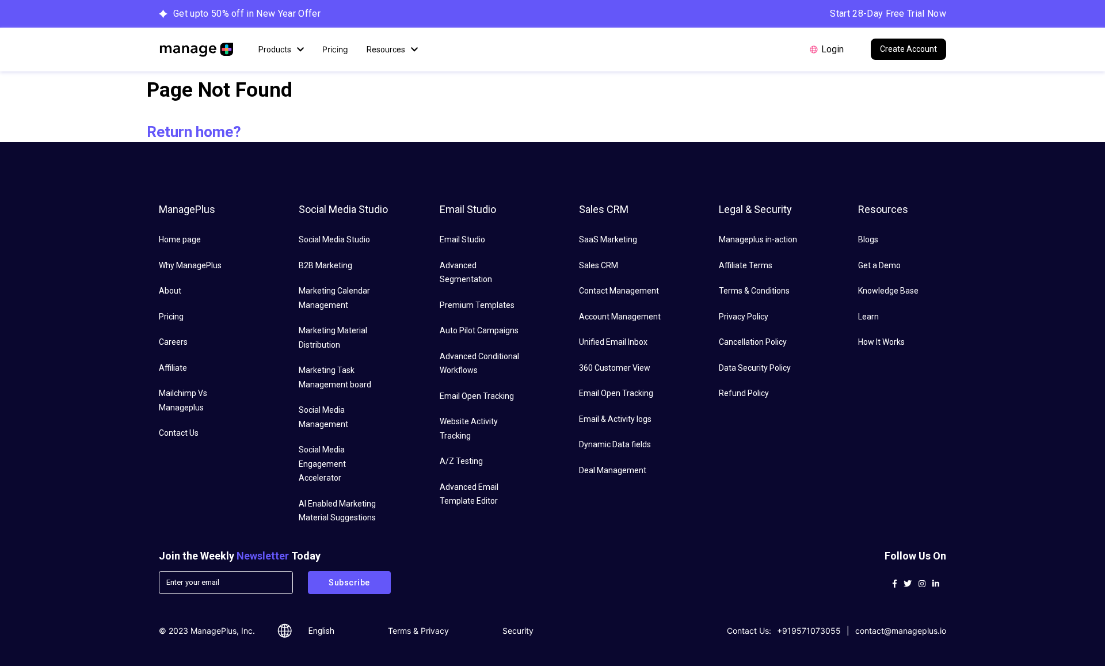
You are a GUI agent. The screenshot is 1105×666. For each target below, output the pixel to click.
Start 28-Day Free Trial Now (888, 13)
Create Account (908, 49)
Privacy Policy (743, 316)
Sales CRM (598, 265)
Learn (868, 316)
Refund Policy (744, 393)
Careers (173, 342)
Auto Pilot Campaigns (479, 330)
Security (518, 630)
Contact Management (619, 290)
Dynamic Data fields (615, 444)
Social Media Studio (334, 239)
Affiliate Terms (745, 265)
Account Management (620, 316)
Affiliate (173, 367)
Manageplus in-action (758, 239)
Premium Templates (477, 305)
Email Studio (462, 239)
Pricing (335, 49)
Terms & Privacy (418, 630)
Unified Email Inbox (613, 342)
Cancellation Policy (753, 342)
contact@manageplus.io (900, 630)
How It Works (881, 342)
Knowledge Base (888, 290)
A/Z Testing (461, 461)
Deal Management (612, 470)
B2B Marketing (325, 265)
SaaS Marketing (608, 239)
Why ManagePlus (190, 265)
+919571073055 (809, 630)
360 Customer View (614, 367)
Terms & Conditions (754, 290)
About (170, 290)
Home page (180, 239)
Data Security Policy (755, 367)
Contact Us (179, 432)
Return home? (194, 131)
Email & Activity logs (615, 419)
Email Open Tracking (477, 396)
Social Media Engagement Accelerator (322, 463)
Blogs (868, 239)
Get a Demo (879, 265)
